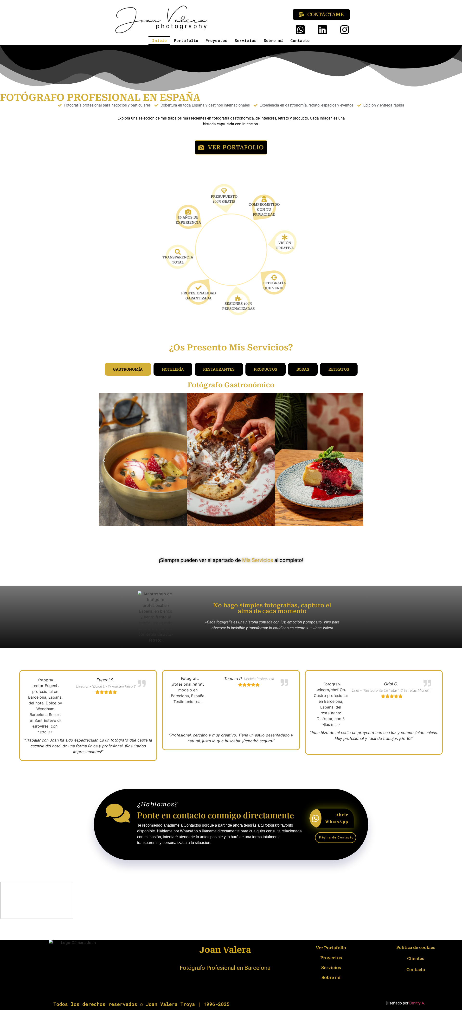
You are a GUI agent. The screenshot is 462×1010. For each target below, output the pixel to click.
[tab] (128, 369)
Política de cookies (415, 947)
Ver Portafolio (331, 947)
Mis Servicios (257, 560)
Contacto (300, 40)
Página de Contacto (336, 837)
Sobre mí (273, 40)
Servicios (246, 40)
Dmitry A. (417, 1003)
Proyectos (216, 40)
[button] (104, 460)
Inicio (159, 40)
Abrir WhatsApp (336, 818)
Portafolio (186, 40)
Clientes (415, 958)
